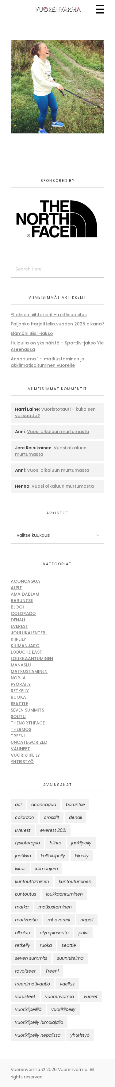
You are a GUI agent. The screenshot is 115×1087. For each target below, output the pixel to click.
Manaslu (21, 665)
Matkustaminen (29, 671)
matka (22, 907)
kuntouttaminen (32, 881)
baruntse (75, 804)
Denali (18, 620)
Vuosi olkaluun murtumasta (58, 431)
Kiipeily (18, 639)
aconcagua (43, 804)
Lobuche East (26, 652)
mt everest (59, 920)
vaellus (67, 984)
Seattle (19, 704)
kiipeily (82, 856)
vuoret (91, 996)
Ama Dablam (25, 594)
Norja (18, 678)
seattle (69, 945)
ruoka (46, 945)
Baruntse (22, 600)
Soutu (18, 716)
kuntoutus (25, 894)
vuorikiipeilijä (28, 1009)
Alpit (16, 588)
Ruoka (18, 697)
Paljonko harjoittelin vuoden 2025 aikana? (57, 324)
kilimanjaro (46, 869)
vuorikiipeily (63, 1009)
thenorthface (28, 723)
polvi (83, 933)
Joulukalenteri (29, 633)
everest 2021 (53, 830)
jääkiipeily (81, 843)
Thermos (21, 729)
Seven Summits (27, 710)
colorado (24, 817)
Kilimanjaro (25, 646)
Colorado (23, 613)
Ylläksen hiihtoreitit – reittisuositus (49, 315)
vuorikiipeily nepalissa (37, 1035)
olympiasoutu (54, 933)
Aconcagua (25, 581)
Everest (19, 626)
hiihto (55, 843)
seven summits (31, 958)
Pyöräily (21, 684)
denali (75, 817)
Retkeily (20, 691)
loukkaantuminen (64, 894)
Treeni (18, 736)
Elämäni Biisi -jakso (32, 333)
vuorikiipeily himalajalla (39, 1022)
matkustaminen (55, 907)
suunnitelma (70, 958)
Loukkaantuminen (32, 658)
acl (18, 804)
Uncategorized (29, 742)
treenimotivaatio (32, 984)
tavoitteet (25, 971)
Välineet (20, 749)
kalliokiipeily (53, 856)
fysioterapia (27, 843)
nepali (86, 920)
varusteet (25, 996)
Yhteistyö (22, 762)
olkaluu (22, 933)
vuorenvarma (59, 996)
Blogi (17, 607)
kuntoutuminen (75, 881)
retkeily (22, 945)
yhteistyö (80, 1035)
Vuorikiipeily (25, 755)
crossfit (51, 817)
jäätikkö (23, 856)
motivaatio (26, 920)
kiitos (20, 869)
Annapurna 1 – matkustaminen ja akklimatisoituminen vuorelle (47, 362)
